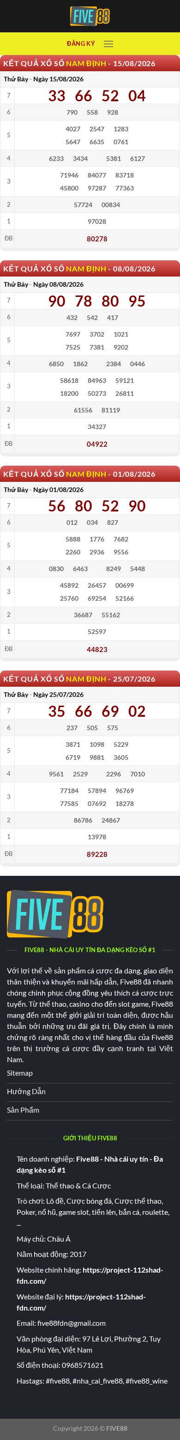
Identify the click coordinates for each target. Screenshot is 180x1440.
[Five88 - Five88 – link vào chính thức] (90, 16)
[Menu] (108, 43)
